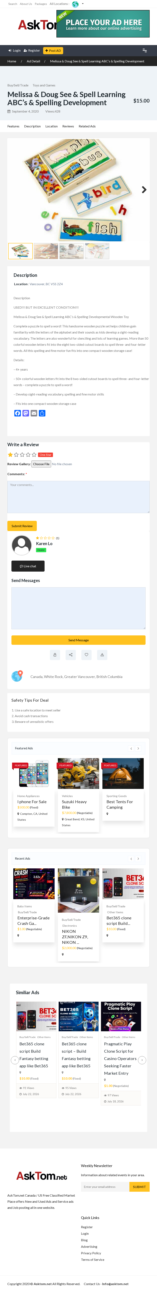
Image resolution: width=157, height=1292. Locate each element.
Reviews (68, 126)
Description (32, 126)
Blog (84, 1240)
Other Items (115, 912)
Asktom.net (43, 1284)
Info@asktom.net (115, 1284)
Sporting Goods (117, 796)
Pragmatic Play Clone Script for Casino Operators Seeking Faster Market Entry (120, 1058)
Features (13, 126)
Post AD (55, 50)
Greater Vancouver (79, 676)
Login (16, 50)
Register (34, 50)
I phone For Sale (32, 801)
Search (12, 4)
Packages (41, 4)
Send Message (78, 640)
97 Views (113, 1095)
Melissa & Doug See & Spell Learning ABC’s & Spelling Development (97, 61)
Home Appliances (28, 796)
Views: (52, 111)
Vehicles (67, 796)
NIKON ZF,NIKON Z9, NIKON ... (75, 937)
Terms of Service (92, 1259)
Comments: (17, 474)
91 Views (28, 1088)
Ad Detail (33, 61)
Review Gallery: (19, 464)
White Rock (53, 676)
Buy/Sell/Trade (17, 85)
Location (51, 126)
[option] (34, 792)
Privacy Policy (91, 1253)
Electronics (70, 925)
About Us (26, 4)
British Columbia (109, 676)
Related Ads (87, 126)
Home (12, 61)
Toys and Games (44, 85)
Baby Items (24, 906)
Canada (36, 676)
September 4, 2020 (25, 111)
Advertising (89, 1246)
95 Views (70, 1088)
